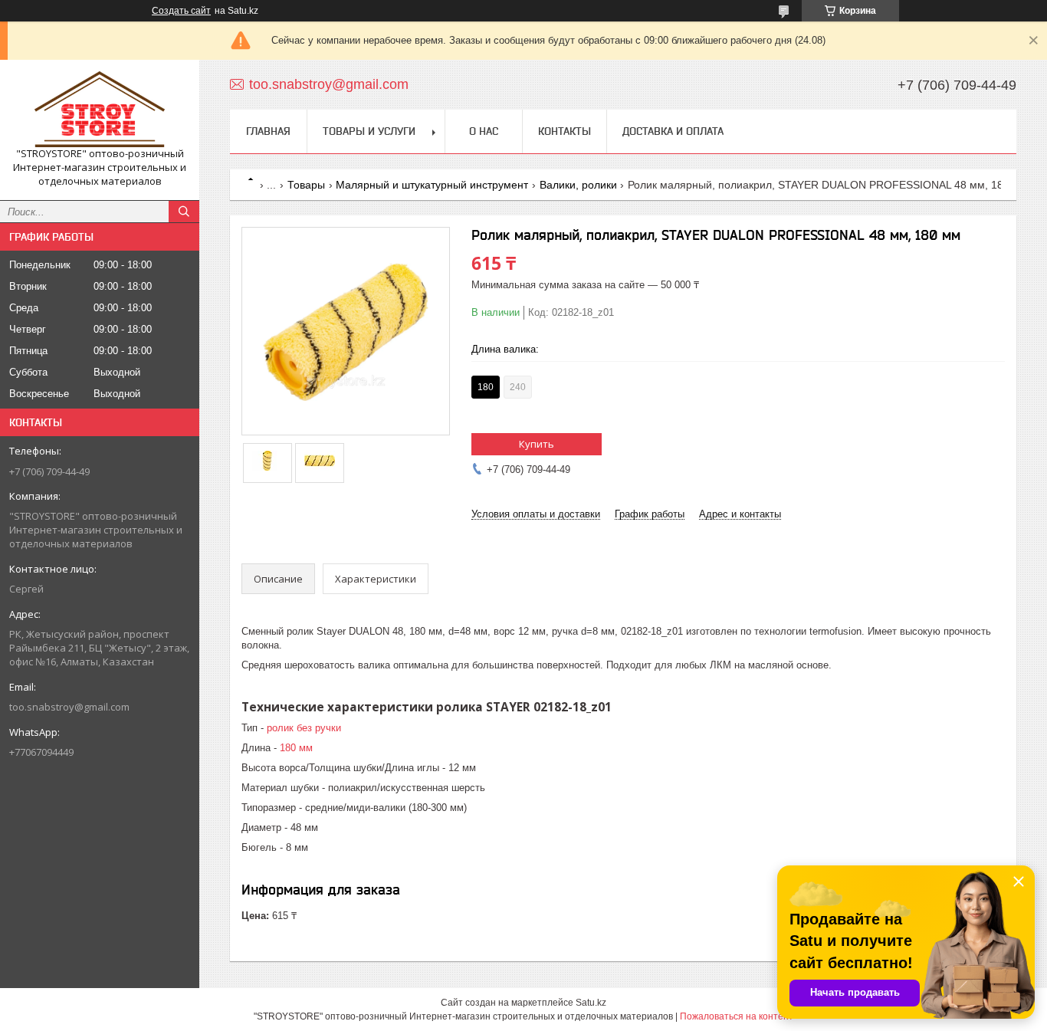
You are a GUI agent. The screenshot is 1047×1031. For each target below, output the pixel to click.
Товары (306, 185)
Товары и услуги (369, 131)
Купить (536, 444)
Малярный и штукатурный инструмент (432, 185)
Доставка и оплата (673, 131)
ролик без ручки (304, 728)
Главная (268, 131)
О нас (483, 131)
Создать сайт (181, 10)
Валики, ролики (578, 185)
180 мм (296, 748)
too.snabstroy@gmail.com (69, 707)
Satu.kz (591, 1002)
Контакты (564, 131)
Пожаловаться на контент (736, 1016)
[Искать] (184, 211)
